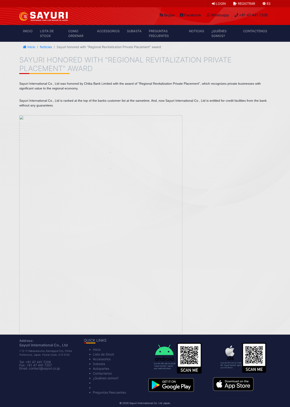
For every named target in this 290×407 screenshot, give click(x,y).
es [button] (268, 3)
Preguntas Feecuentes (159, 33)
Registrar (246, 3)
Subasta (134, 31)
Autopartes (101, 368)
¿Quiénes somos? (219, 33)
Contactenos (255, 31)
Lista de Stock (47, 33)
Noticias (196, 31)
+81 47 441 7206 (38, 362)
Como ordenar (75, 33)
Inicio (28, 31)
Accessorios (108, 31)
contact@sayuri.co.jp (44, 368)
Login (220, 3)
